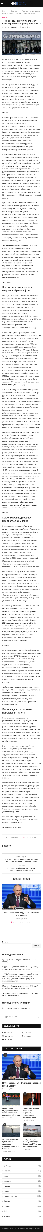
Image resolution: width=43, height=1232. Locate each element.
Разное (22, 1206)
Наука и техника (22, 1196)
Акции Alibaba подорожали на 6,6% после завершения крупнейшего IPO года (11, 1111)
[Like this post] (25, 837)
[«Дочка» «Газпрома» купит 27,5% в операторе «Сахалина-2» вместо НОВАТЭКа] (11, 1131)
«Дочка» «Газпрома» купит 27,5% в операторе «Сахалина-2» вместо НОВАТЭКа (10, 1144)
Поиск (5, 942)
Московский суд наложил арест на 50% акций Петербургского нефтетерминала (20, 987)
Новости (13, 27)
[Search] (41, 3)
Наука (22, 1191)
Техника (22, 1216)
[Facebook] (23, 10)
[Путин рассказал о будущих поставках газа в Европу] (21, 896)
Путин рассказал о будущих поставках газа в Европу (21, 1084)
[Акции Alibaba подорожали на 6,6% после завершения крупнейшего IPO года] (11, 1099)
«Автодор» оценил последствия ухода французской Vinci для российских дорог (32, 1143)
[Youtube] (36, 10)
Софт (22, 1211)
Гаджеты (22, 1171)
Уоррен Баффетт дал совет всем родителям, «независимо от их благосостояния (20, 968)
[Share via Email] (35, 837)
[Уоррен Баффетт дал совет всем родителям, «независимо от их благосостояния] (32, 1099)
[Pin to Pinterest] (32, 837)
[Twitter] (26, 10)
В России (22, 1166)
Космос (22, 1186)
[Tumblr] (33, 10)
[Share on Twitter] (30, 837)
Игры (22, 1176)
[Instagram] (28, 10)
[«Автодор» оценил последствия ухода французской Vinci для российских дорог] (32, 1131)
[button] (4, 903)
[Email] (38, 10)
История (22, 1181)
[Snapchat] (41, 10)
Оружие (22, 1201)
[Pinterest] (31, 10)
